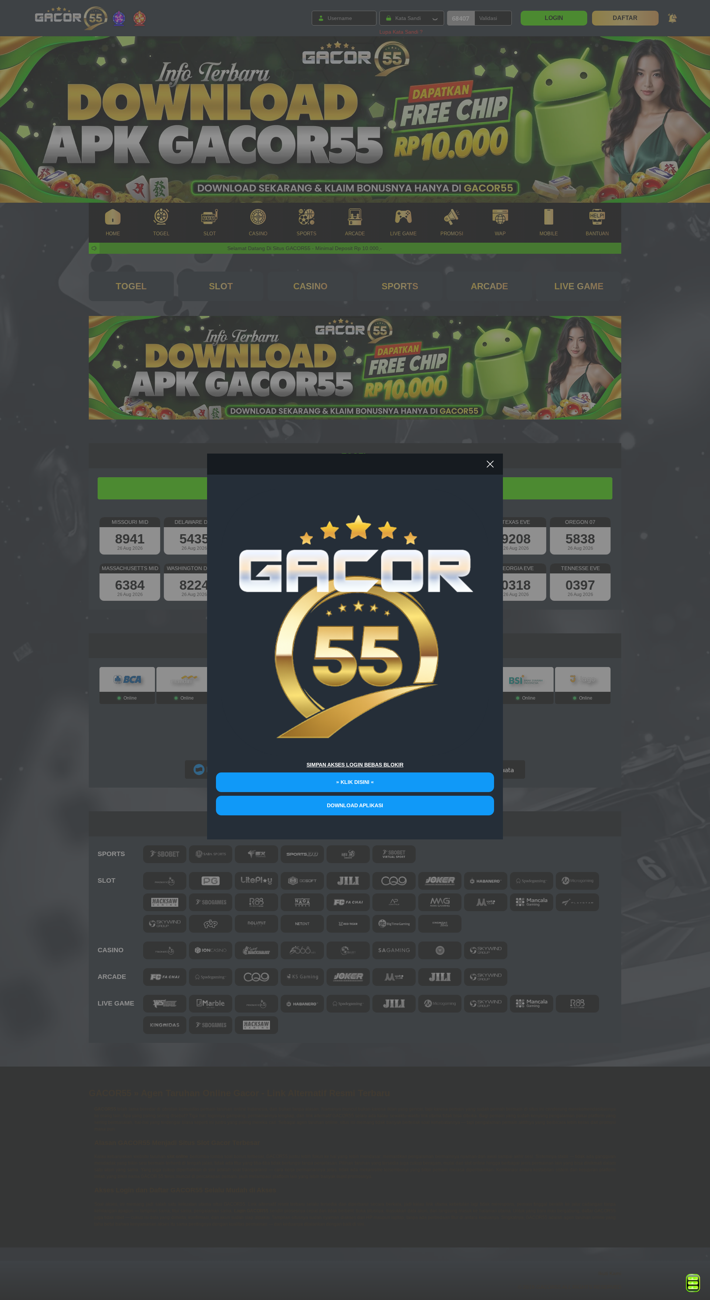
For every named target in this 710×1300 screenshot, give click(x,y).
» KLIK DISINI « (355, 782)
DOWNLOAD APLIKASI (355, 805)
